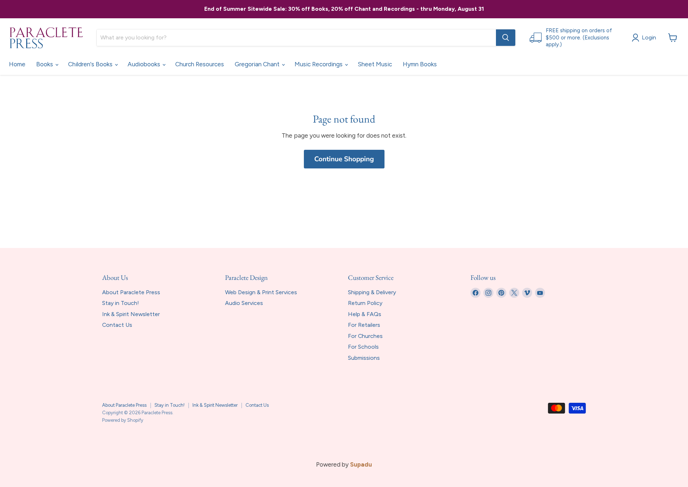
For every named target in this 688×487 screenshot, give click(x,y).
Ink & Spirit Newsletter (131, 314)
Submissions (364, 357)
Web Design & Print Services (261, 292)
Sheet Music (375, 64)
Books (45, 64)
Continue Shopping (344, 159)
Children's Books (91, 64)
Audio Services (244, 303)
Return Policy (365, 303)
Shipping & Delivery (372, 292)
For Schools (363, 346)
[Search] (505, 37)
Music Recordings (319, 64)
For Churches (365, 336)
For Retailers (364, 324)
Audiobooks (145, 64)
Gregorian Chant (258, 64)
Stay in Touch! (120, 303)
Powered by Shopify (122, 420)
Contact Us (117, 324)
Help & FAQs (364, 314)
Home (17, 64)
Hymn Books (420, 64)
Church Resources (199, 64)
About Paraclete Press (131, 292)
